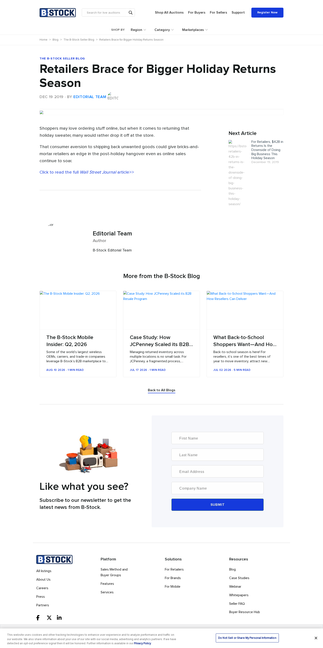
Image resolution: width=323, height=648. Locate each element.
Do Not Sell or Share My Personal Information (247, 637)
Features (107, 583)
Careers (42, 588)
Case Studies (239, 578)
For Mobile (172, 586)
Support (238, 12)
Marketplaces (193, 30)
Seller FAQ (237, 603)
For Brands (173, 578)
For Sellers (218, 12)
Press (40, 596)
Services (107, 592)
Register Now (267, 12)
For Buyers (196, 12)
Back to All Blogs (161, 390)
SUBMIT (217, 504)
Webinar (235, 586)
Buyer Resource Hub (244, 612)
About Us (43, 579)
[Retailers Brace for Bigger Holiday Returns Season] (161, 112)
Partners (42, 605)
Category (162, 30)
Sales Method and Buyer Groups (114, 572)
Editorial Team (89, 97)
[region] (161, 638)
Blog (232, 569)
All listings (43, 571)
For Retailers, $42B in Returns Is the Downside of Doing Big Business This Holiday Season (267, 150)
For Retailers (174, 569)
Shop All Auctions (169, 12)
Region (136, 30)
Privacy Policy (142, 643)
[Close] (316, 638)
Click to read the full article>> (87, 172)
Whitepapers (239, 595)
